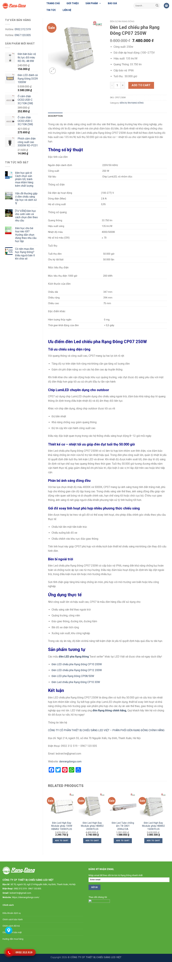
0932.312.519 (23, 29)
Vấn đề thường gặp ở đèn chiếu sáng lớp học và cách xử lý (26, 198)
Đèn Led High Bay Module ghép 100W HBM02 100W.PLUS (61, 826)
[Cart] (166, 5)
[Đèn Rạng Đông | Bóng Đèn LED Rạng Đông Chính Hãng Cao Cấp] (20, 5)
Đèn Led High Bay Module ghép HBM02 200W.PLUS (92, 826)
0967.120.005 (23, 35)
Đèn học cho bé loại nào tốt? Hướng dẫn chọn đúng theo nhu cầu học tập (25, 235)
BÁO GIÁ (112, 3)
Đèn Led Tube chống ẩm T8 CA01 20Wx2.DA (123, 826)
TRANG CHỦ (53, 3)
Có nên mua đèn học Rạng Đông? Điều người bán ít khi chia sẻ (25, 253)
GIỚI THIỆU (73, 3)
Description (55, 116)
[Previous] (48, 820)
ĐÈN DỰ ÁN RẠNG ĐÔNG (122, 21)
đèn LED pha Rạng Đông (74, 656)
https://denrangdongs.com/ (25, 897)
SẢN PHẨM (91, 3)
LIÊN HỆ (67, 10)
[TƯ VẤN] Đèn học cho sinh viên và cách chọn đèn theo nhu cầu (26, 215)
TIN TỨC (51, 10)
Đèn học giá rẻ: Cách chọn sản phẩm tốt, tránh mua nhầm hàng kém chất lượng (24, 179)
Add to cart (141, 85)
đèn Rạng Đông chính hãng (109, 710)
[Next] (166, 820)
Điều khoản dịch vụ (12, 913)
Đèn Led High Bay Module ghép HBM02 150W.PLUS (153, 826)
